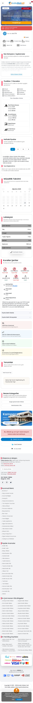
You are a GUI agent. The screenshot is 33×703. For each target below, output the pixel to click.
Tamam (19, 699)
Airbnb (4, 594)
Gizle (13, 699)
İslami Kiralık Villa (6, 563)
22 (25, 202)
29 (25, 205)
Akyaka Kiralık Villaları (23, 613)
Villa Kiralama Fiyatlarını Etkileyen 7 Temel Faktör (8, 650)
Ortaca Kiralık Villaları (23, 616)
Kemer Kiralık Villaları (23, 628)
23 (29, 202)
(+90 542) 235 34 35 (9, 465)
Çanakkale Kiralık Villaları (24, 606)
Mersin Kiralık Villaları (7, 606)
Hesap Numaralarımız (8, 501)
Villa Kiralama (5, 558)
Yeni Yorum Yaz (7, 372)
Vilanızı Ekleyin (6, 506)
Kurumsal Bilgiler (6, 496)
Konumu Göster (7, 469)
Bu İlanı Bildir (17, 449)
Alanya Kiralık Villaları (7, 633)
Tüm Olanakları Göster (16, 98)
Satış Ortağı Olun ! (7, 534)
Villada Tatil (5, 571)
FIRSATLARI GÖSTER (11, 423)
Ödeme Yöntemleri (7, 516)
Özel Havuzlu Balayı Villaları (25, 650)
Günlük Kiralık (5, 556)
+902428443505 (11, 474)
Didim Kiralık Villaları (7, 611)
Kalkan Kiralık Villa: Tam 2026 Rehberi (8, 640)
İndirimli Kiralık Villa (7, 576)
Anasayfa (4, 498)
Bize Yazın (5, 513)
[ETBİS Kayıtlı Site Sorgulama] (25, 675)
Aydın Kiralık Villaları (23, 603)
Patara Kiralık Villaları (7, 626)
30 (29, 205)
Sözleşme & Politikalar (8, 539)
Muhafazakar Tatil (7, 589)
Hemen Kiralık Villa (7, 586)
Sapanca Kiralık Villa (23, 633)
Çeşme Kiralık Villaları (7, 608)
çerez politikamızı (23, 694)
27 (16, 205)
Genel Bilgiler (5, 518)
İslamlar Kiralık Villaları (23, 626)
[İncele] (15, 286)
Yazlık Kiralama (6, 561)
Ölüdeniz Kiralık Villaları (24, 621)
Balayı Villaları (5, 551)
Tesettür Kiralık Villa (7, 566)
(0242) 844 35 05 (8, 464)
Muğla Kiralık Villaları (23, 601)
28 (20, 205)
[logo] (16, 3)
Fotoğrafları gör (16, 23)
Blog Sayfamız (6, 511)
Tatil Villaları (5, 583)
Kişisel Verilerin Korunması (9, 536)
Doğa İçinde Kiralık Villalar (16, 402)
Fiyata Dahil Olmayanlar (9, 317)
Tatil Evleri (5, 581)
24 (3, 205)
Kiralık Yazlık (5, 548)
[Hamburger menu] (3, 3)
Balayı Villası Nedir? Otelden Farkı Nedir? (7, 645)
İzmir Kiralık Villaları (7, 603)
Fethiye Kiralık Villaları (7, 621)
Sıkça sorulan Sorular (7, 493)
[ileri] (29, 189)
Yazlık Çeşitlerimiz (7, 521)
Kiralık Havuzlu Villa (7, 578)
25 (8, 205)
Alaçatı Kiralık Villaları (23, 611)
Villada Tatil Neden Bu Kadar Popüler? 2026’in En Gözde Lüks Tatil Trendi (24, 645)
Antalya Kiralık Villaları (8, 601)
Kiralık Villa (5, 546)
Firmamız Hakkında (7, 508)
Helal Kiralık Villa (6, 568)
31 (3, 208)
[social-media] (2, 482)
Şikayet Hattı (5, 531)
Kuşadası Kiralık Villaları (24, 608)
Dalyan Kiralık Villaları (7, 618)
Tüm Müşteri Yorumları (8, 503)
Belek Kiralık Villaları (7, 631)
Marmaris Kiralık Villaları (8, 616)
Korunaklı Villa (5, 591)
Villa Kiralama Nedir (7, 528)
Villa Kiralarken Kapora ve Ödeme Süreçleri (24, 640)
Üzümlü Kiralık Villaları (7, 628)
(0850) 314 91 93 (12, 472)
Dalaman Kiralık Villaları (24, 618)
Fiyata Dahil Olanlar (8, 313)
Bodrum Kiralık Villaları (8, 613)
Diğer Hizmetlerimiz (7, 523)
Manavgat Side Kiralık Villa (24, 631)
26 (12, 205)
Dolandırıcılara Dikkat (7, 526)
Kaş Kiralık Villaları (22, 623)
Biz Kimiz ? (5, 491)
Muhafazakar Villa (16, 405)
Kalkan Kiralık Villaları (7, 623)
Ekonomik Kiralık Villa (7, 573)
